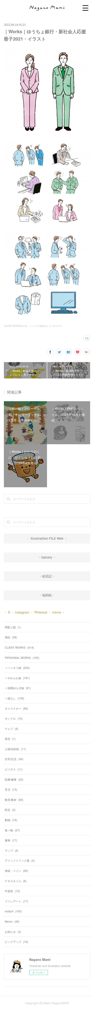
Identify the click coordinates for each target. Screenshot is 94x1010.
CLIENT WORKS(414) (15, 325)
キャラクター (16, 708)
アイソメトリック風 (20, 860)
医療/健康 (14, 779)
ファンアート (16, 901)
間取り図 (13, 627)
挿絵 (11, 637)
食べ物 (12, 830)
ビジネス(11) (55, 325)
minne (56, 612)
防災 (10, 810)
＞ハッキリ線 (17, 668)
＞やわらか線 (17, 678)
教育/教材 (14, 800)
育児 (11, 789)
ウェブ (11, 729)
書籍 (11, 840)
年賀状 (12, 891)
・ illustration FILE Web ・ (47, 538)
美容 (10, 739)
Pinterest (40, 612)
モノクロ (14, 718)
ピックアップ (16, 942)
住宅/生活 (14, 759)
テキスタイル (15, 881)
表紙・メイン (16, 871)
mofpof (13, 911)
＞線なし (14, 698)
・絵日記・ (47, 576)
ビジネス (14, 769)
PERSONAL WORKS (22, 658)
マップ (11, 850)
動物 (11, 820)
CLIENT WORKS (19, 647)
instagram (22, 612)
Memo (12, 921)
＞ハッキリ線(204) (37, 325)
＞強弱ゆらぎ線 (18, 688)
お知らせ (13, 932)
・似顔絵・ (47, 595)
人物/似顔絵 (15, 749)
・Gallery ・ (47, 557)
